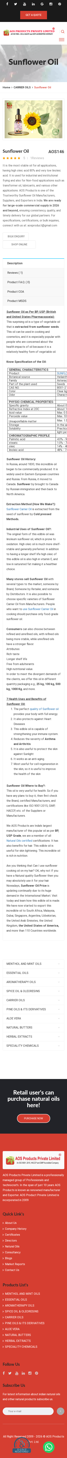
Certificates (12, 1234)
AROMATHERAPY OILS (21, 982)
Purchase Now (33, 1118)
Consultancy (13, 1252)
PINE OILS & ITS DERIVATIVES (26, 1009)
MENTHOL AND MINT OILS (23, 964)
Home (6, 87)
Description (15, 263)
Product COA (15, 291)
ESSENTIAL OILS (17, 973)
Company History (15, 1228)
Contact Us (12, 1270)
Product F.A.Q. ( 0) (18, 282)
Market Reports (15, 1264)
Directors (11, 1240)
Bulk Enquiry (16, 236)
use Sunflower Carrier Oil (38, 609)
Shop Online (19, 244)
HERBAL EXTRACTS (19, 1036)
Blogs (8, 1258)
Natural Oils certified (19, 840)
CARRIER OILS (22, 87)
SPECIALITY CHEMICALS (22, 1045)
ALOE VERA (13, 1018)
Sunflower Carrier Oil (19, 509)
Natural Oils (12, 1246)
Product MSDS (16, 301)
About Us (11, 1223)
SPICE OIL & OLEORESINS (23, 991)
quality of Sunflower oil (44, 709)
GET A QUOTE (33, 15)
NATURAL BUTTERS (19, 1027)
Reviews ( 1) (15, 272)
